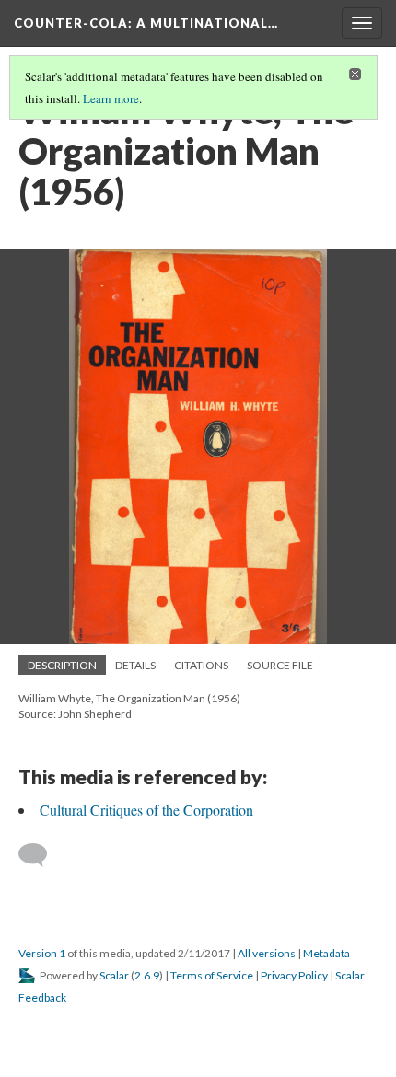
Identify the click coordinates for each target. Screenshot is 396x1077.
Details (135, 665)
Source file (280, 665)
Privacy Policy (294, 975)
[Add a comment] (41, 855)
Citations (201, 665)
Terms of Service (211, 975)
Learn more (111, 98)
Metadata (326, 953)
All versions (267, 953)
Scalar (114, 975)
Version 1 (41, 953)
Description (62, 665)
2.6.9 (146, 975)
